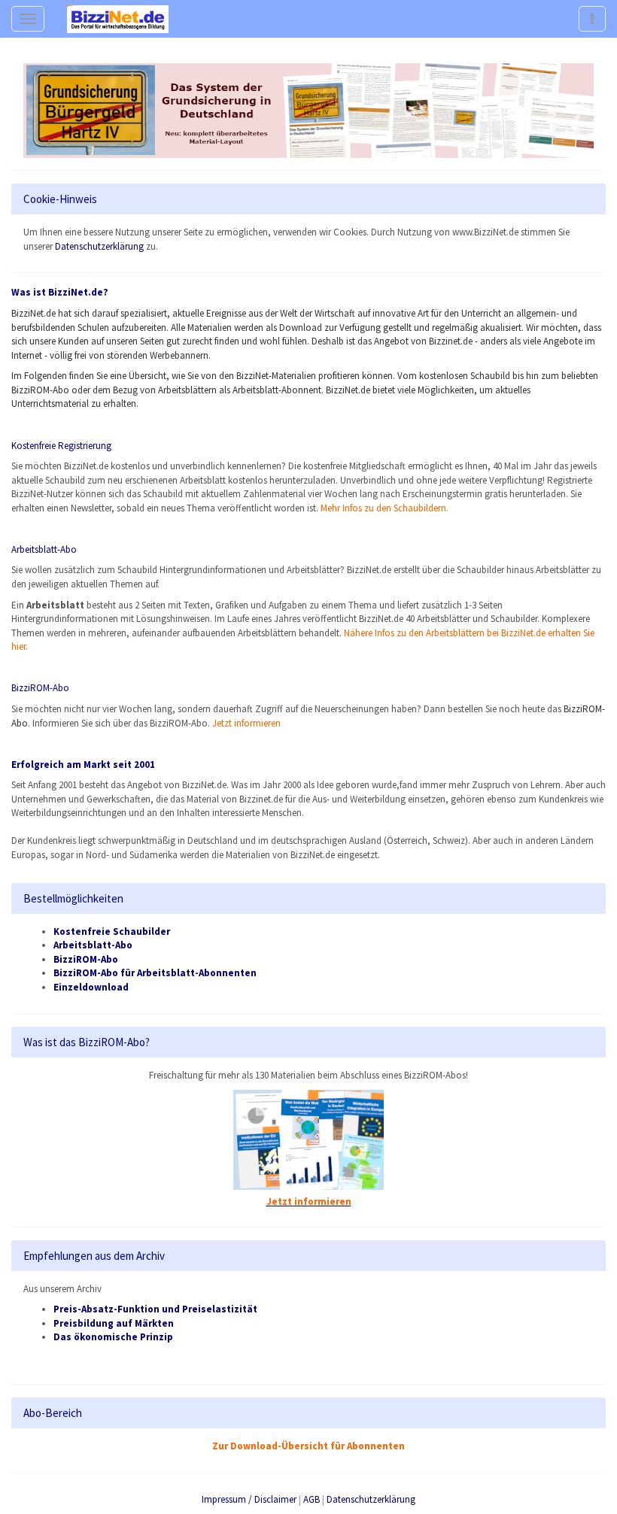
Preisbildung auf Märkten (113, 1323)
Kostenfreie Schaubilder (111, 931)
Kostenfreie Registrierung (61, 445)
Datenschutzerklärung (99, 246)
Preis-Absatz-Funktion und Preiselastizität (155, 1309)
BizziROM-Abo (85, 959)
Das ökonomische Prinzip (113, 1336)
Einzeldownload (91, 987)
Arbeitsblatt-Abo (44, 549)
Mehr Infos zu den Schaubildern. (384, 508)
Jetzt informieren (246, 723)
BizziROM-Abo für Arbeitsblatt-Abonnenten (155, 972)
